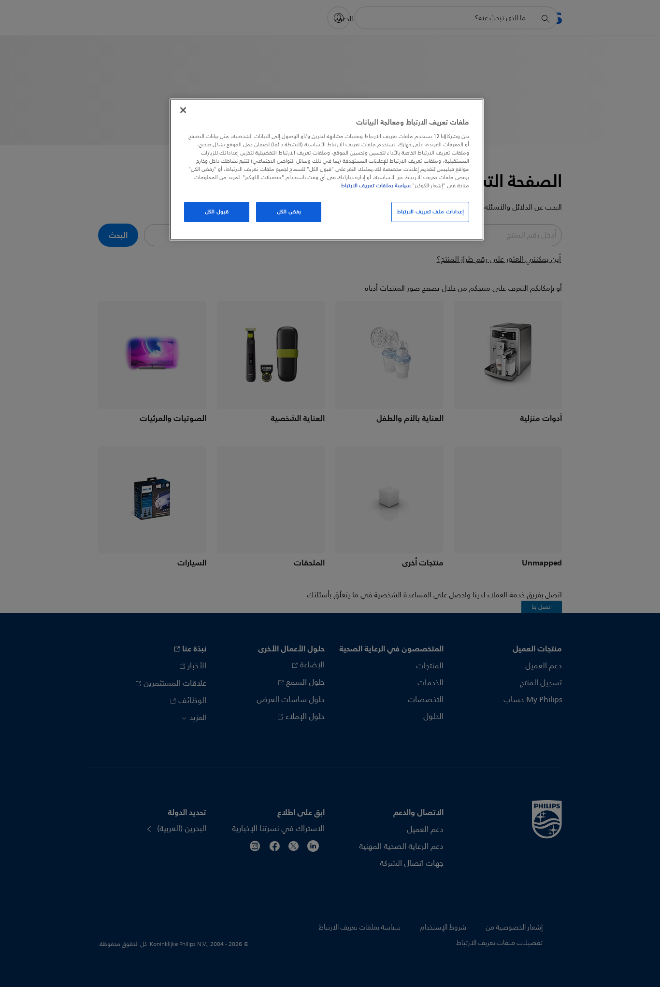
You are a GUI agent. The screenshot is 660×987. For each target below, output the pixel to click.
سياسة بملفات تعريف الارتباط (376, 185)
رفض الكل (289, 211)
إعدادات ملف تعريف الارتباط (430, 211)
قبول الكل (217, 211)
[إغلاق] (183, 110)
